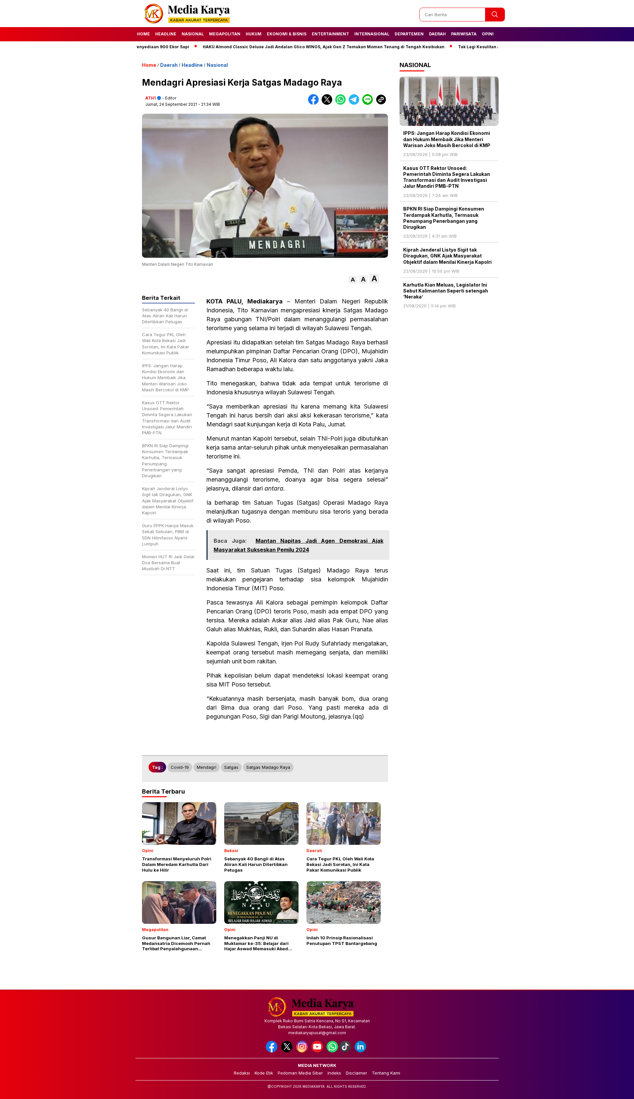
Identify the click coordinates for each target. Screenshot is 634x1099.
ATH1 (150, 98)
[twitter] (288, 1050)
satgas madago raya (268, 767)
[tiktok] (346, 1050)
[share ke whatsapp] (342, 103)
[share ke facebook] (315, 103)
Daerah (437, 33)
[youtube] (318, 1050)
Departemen (409, 33)
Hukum (254, 33)
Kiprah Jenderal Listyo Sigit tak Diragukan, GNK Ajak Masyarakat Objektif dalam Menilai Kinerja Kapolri (447, 255)
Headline (165, 33)
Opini (488, 33)
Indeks (334, 1073)
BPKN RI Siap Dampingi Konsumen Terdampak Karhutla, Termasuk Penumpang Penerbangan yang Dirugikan (443, 218)
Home (143, 33)
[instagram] (303, 1050)
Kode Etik (264, 1073)
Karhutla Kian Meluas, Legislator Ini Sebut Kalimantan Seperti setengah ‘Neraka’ (445, 290)
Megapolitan (224, 33)
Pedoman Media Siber (300, 1073)
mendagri (206, 767)
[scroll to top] (609, 1088)
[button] (353, 280)
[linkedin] (362, 1050)
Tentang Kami (386, 1073)
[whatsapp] (332, 1050)
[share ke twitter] (328, 103)
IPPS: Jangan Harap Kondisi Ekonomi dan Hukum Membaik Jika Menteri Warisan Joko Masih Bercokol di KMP (446, 139)
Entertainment (330, 33)
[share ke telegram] (355, 103)
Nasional (193, 33)
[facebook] (273, 1050)
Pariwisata (463, 33)
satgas (231, 767)
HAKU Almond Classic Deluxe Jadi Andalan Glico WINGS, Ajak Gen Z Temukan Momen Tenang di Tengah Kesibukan (294, 46)
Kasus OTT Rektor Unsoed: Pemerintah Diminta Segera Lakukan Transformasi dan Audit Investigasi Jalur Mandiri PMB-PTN (446, 177)
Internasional (371, 33)
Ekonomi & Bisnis (286, 33)
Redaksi (242, 1073)
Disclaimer (356, 1073)
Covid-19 (180, 767)
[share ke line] (369, 103)
